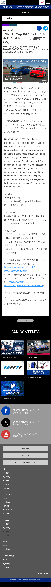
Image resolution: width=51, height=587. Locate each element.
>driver (6, 480)
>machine (7, 484)
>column (7, 488)
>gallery (6, 476)
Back (25, 320)
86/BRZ (6, 541)
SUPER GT (8, 494)
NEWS (25, 455)
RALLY (6, 520)
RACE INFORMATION (25, 462)
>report (6, 473)
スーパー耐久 (9, 556)
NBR (5, 469)
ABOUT (25, 448)
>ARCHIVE (43, 573)
